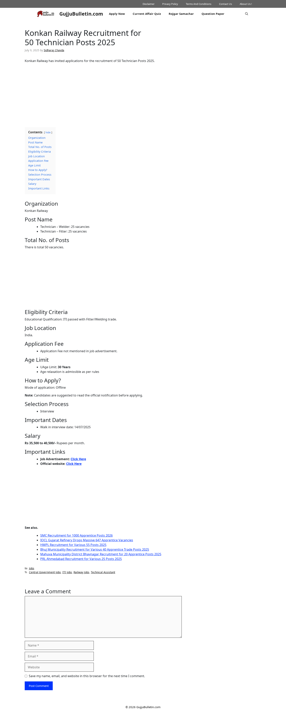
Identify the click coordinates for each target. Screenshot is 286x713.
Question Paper (213, 14)
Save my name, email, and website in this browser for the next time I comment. (87, 676)
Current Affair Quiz (147, 14)
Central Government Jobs (45, 572)
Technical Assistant (103, 572)
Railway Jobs (81, 572)
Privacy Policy (170, 4)
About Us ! (246, 4)
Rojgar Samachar (181, 14)
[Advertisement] (103, 93)
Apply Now (117, 14)
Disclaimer (148, 4)
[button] (246, 13)
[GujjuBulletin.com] (45, 13)
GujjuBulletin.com (81, 13)
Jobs (31, 568)
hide (48, 132)
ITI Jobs (67, 572)
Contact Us (225, 4)
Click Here (78, 459)
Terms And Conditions (198, 4)
